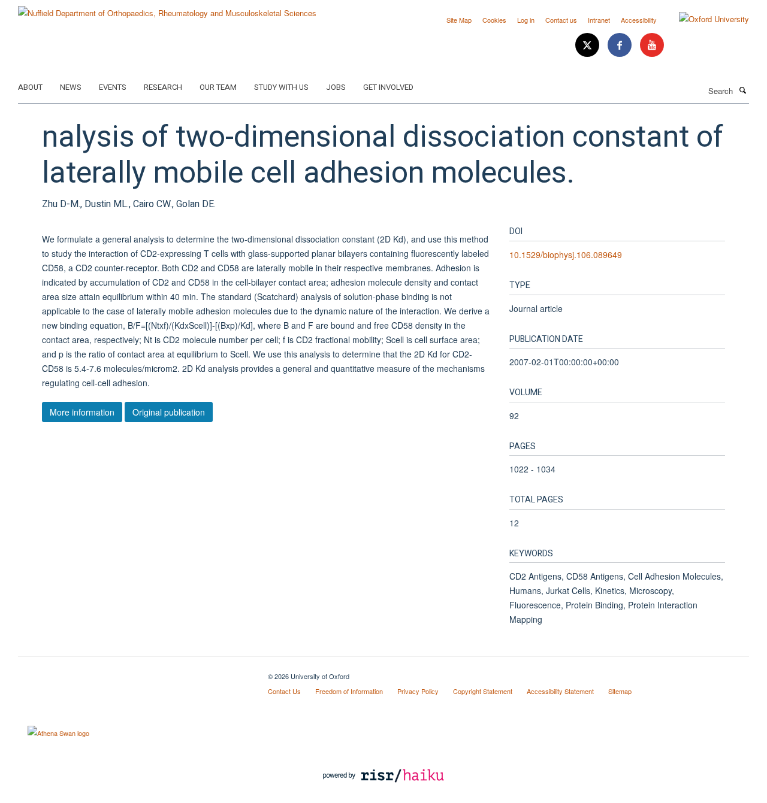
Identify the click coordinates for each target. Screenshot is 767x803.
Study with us (281, 87)
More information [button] (82, 412)
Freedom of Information (349, 691)
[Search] (742, 89)
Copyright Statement (482, 691)
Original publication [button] (168, 412)
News (70, 87)
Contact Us (284, 691)
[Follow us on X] (588, 45)
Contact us (561, 20)
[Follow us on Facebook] (621, 45)
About (30, 87)
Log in (526, 20)
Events (112, 87)
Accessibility (639, 20)
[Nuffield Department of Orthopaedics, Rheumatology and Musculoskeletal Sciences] (167, 8)
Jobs (336, 87)
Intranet (599, 20)
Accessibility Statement (560, 691)
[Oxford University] (705, 19)
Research (163, 87)
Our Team (218, 87)
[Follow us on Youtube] (652, 45)
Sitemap (620, 691)
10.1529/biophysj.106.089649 (565, 254)
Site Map (459, 20)
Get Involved (388, 87)
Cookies (494, 20)
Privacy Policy (418, 691)
